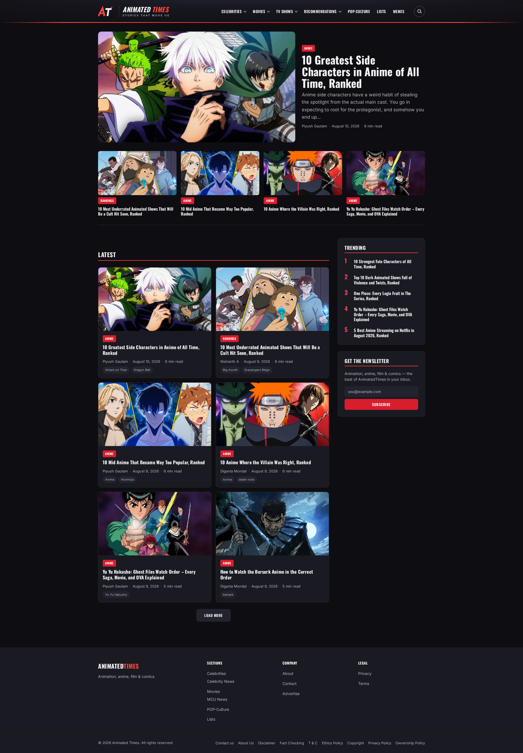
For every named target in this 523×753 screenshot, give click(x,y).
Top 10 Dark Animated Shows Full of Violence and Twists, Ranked (383, 280)
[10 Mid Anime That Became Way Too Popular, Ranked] (220, 173)
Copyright (355, 743)
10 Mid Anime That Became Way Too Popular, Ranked (217, 211)
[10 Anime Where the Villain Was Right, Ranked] (303, 173)
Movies (259, 11)
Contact (289, 683)
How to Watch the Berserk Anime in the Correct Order (266, 574)
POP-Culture (359, 11)
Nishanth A (229, 361)
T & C (313, 743)
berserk (228, 595)
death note (246, 479)
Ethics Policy (332, 743)
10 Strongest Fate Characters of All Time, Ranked (382, 264)
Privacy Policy (379, 743)
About (287, 673)
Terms (363, 683)
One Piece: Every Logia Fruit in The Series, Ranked (382, 296)
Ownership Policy (410, 743)
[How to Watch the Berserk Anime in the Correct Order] (272, 523)
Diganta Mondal (233, 471)
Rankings (107, 200)
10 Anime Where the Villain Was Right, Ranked (301, 208)
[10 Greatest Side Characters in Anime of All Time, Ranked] (196, 87)
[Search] (419, 11)
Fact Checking (292, 743)
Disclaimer (266, 743)
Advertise (291, 693)
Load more (213, 615)
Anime (308, 48)
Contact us (224, 743)
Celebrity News (220, 681)
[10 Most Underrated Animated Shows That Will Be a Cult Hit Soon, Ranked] (137, 173)
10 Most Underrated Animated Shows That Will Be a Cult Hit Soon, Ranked (135, 211)
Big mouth (230, 370)
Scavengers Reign (257, 370)
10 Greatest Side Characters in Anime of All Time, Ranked (360, 71)
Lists (381, 11)
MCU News (217, 699)
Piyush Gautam (314, 126)
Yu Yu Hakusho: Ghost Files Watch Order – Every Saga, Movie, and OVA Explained (385, 211)
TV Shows (284, 11)
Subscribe (381, 404)
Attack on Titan (116, 370)
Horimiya (127, 479)
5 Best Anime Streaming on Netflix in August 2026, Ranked (384, 333)
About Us (246, 743)
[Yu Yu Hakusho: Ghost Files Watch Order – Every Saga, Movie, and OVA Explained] (385, 173)
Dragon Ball (142, 370)
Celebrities (231, 11)
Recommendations (320, 11)
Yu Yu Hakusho (116, 595)
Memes (399, 11)
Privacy (365, 673)
